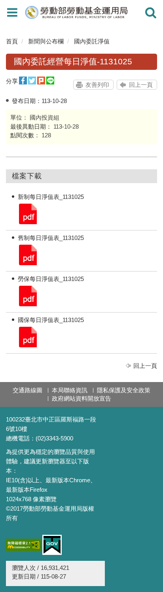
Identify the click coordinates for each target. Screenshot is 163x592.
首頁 (12, 41)
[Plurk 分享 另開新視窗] (41, 81)
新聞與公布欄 (46, 41)
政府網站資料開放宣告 (81, 398)
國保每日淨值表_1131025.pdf (27, 336)
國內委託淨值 (92, 41)
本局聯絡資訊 (69, 390)
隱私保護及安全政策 (123, 390)
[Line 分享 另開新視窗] (50, 81)
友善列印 (97, 84)
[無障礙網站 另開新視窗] (23, 545)
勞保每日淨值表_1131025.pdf (27, 295)
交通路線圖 (27, 390)
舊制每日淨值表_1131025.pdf (27, 254)
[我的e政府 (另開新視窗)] (52, 545)
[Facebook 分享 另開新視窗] (23, 81)
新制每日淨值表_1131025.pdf (27, 213)
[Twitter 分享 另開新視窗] (32, 81)
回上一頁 (141, 84)
